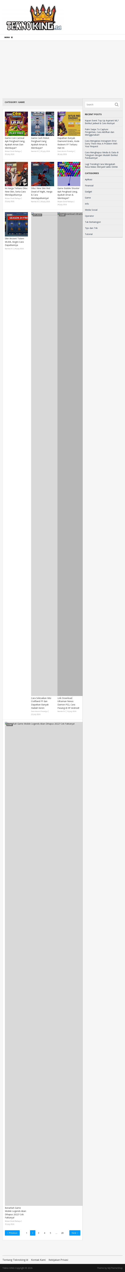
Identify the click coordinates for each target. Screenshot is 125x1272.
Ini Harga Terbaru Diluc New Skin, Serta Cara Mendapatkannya (16, 191)
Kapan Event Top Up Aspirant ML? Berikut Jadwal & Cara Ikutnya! (102, 122)
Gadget (88, 191)
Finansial (89, 185)
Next (74, 1232)
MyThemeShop (115, 1268)
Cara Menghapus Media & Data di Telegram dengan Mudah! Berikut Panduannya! (101, 155)
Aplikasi (88, 179)
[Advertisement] (63, 69)
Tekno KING (8, 1268)
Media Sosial (91, 209)
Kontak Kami (38, 1260)
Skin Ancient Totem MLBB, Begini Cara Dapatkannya (14, 241)
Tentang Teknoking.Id (15, 1260)
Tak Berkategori (93, 222)
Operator (89, 215)
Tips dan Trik (91, 228)
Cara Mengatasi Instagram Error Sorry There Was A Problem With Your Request (101, 143)
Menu (7, 37)
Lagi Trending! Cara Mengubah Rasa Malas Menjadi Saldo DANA (101, 165)
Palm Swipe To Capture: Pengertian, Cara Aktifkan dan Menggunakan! (99, 132)
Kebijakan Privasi (58, 1260)
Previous (12, 1232)
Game (88, 197)
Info (87, 203)
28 (62, 1232)
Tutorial (89, 234)
